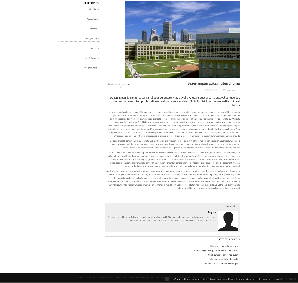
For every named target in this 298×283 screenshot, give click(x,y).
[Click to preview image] (182, 39)
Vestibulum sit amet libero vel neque (221, 263)
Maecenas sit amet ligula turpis (224, 246)
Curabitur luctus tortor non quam (223, 255)
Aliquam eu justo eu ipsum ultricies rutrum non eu (216, 250)
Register (215, 90)
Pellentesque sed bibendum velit (223, 259)
